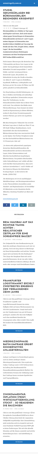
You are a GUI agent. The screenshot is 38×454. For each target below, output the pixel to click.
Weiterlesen (19, 270)
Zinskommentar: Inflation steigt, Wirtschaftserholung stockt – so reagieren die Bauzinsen (18, 400)
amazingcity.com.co (12, 3)
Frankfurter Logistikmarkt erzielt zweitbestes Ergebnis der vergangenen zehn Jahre (18, 286)
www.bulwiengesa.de (10, 199)
